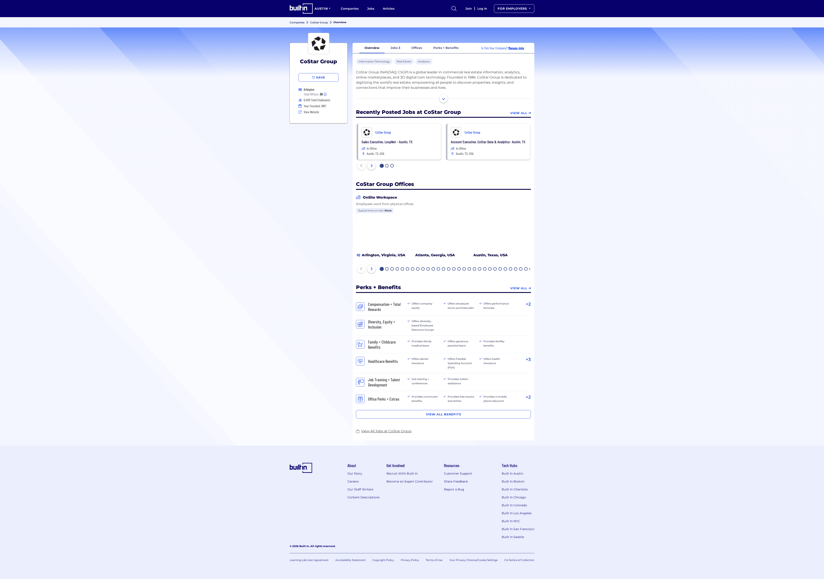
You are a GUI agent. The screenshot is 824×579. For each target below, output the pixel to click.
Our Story (354, 473)
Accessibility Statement (350, 560)
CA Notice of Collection (519, 560)
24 (500, 269)
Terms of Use (434, 560)
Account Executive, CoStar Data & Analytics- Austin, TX (488, 141)
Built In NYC (511, 521)
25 (505, 269)
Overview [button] (372, 48)
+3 (528, 359)
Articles (388, 9)
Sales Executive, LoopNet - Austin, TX (387, 141)
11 (433, 269)
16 (459, 269)
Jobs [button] (395, 48)
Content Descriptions (363, 497)
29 (526, 269)
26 (510, 269)
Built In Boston (513, 481)
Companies (350, 9)
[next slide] (371, 165)
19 (474, 269)
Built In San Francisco (518, 529)
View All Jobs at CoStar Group (386, 431)
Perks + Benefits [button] (446, 48)
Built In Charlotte (515, 489)
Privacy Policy (410, 560)
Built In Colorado (514, 505)
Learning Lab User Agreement (309, 560)
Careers (353, 481)
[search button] (454, 8)
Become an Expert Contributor (409, 481)
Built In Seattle (513, 537)
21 (484, 269)
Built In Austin (512, 473)
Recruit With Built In (402, 473)
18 (469, 269)
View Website (311, 112)
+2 (528, 304)
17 (464, 269)
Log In (482, 9)
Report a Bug (454, 489)
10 (428, 269)
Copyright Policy (383, 560)
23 (495, 269)
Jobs (370, 9)
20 (479, 269)
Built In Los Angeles (517, 513)
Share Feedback (456, 481)
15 (454, 269)
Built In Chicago (514, 497)
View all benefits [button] (443, 414)
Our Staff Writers (360, 489)
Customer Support (458, 473)
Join (468, 9)
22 (490, 269)
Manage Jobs (516, 48)
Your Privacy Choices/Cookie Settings (473, 560)
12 (438, 269)
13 (443, 269)
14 (448, 269)
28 (521, 269)
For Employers (513, 9)
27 (515, 269)
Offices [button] (416, 48)
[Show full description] (443, 98)
